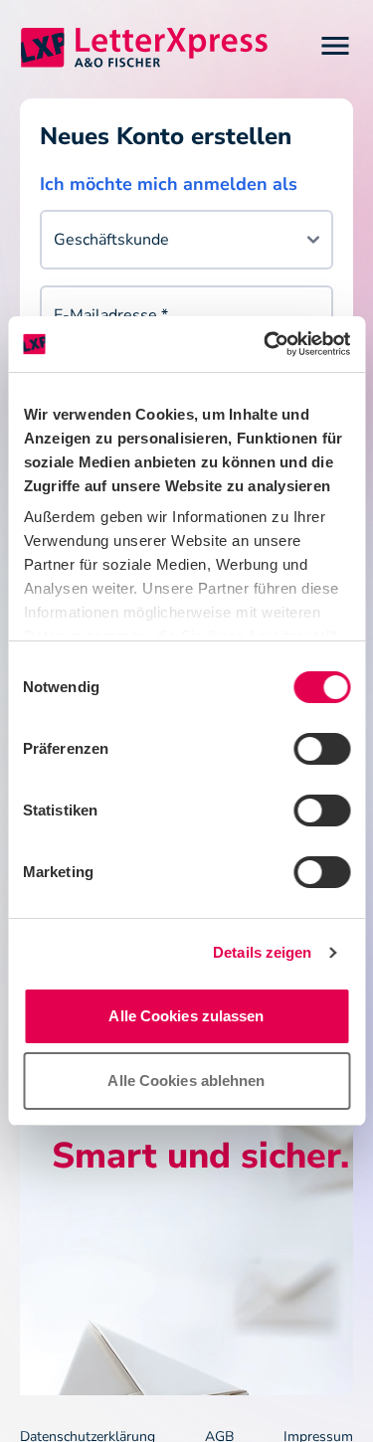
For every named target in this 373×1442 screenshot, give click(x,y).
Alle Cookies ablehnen (186, 1080)
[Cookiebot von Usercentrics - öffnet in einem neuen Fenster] (265, 344)
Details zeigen (262, 952)
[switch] (321, 749)
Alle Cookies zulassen (186, 1015)
